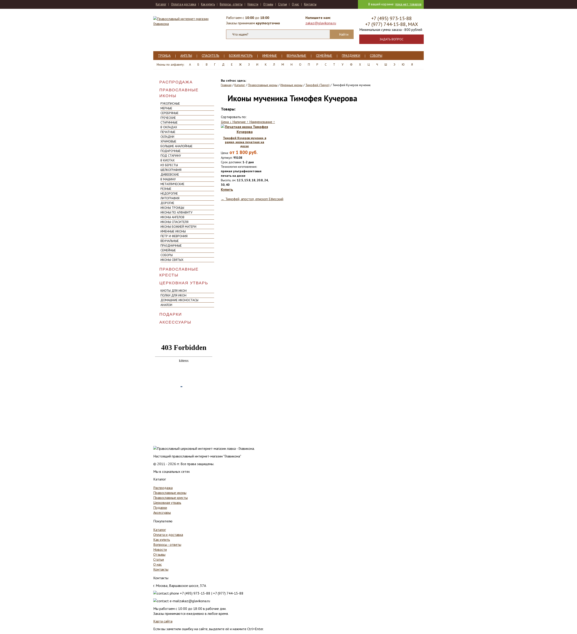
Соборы (376, 55)
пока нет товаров (408, 4)
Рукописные (170, 103)
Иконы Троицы (172, 208)
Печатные (167, 132)
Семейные (324, 55)
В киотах (167, 160)
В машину (168, 179)
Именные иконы (173, 231)
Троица (164, 55)
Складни (167, 137)
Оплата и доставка (183, 4)
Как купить (208, 4)
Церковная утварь (183, 283)
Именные (269, 55)
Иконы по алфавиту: (170, 64)
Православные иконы (179, 93)
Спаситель (210, 55)
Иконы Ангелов (172, 217)
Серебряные (169, 113)
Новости (252, 4)
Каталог (161, 4)
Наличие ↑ (240, 121)
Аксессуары (175, 322)
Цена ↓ (226, 121)
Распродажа (176, 82)
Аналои (166, 305)
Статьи (282, 4)
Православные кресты (179, 272)
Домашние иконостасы (179, 300)
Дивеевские (169, 174)
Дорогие (167, 203)
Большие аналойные (176, 146)
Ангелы (186, 55)
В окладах (168, 127)
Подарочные (170, 151)
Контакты (310, 4)
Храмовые (168, 141)
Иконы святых (171, 260)
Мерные (166, 108)
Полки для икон (173, 295)
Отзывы (268, 4)
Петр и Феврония (174, 236)
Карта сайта (162, 621)
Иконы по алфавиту (176, 212)
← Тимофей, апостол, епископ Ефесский (252, 199)
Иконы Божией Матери (178, 227)
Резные (165, 189)
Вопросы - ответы (231, 4)
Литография (169, 198)
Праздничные (171, 245)
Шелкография (170, 170)
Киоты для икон (173, 291)
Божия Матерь (241, 55)
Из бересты (169, 165)
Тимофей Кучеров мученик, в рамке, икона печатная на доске (244, 142)
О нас (295, 4)
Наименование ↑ (262, 121)
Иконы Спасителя (174, 222)
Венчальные (296, 55)
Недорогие (169, 193)
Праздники (351, 55)
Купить (227, 189)
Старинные (169, 122)
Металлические (172, 184)
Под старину (170, 156)
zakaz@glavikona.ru (320, 23)
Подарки (170, 314)
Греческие (168, 118)
